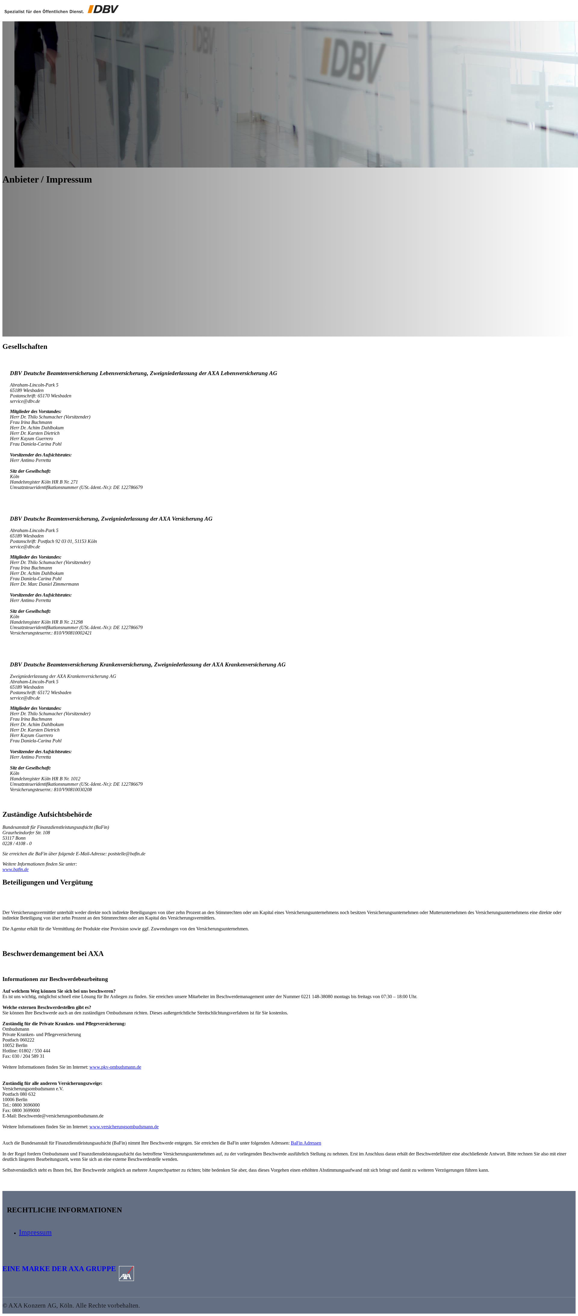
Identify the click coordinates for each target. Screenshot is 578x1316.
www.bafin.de (15, 869)
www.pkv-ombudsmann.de (115, 1067)
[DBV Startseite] (62, 10)
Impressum (35, 1232)
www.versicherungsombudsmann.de (124, 1126)
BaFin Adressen (306, 1142)
